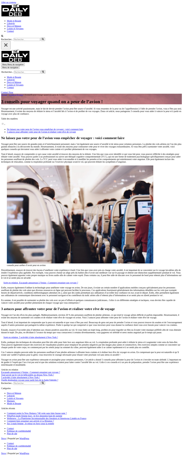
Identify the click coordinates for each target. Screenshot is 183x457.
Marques (11, 401)
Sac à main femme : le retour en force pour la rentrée (30, 423)
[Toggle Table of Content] (3, 124)
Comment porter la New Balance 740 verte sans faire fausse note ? (37, 413)
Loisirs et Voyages (15, 28)
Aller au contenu (8, 2)
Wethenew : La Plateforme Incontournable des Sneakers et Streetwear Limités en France (46, 418)
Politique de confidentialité (19, 431)
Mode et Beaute (14, 21)
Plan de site (12, 433)
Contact (10, 31)
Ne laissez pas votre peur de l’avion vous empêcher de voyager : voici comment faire (45, 129)
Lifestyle (11, 23)
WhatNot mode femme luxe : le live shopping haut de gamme (34, 416)
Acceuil (4, 95)
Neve (3, 438)
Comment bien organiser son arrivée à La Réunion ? (30, 421)
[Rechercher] (2, 36)
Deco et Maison (14, 26)
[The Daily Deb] (15, 16)
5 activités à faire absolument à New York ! (20, 377)
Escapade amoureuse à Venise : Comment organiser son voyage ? (30, 372)
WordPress (24, 438)
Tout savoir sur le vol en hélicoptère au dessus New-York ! (27, 375)
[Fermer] (6, 45)
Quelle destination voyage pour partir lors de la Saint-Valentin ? (29, 380)
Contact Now (7, 92)
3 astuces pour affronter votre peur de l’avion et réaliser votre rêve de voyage (41, 132)
